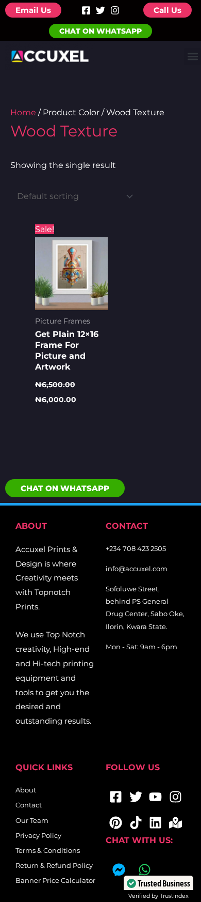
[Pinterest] (115, 822)
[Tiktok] (135, 822)
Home (23, 112)
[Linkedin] (156, 822)
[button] (192, 56)
